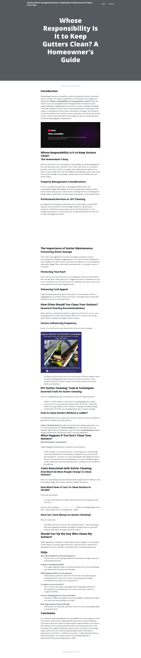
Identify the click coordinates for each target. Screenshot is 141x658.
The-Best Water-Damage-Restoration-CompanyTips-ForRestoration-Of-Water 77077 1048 (60, 4)
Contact (111, 4)
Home (103, 4)
